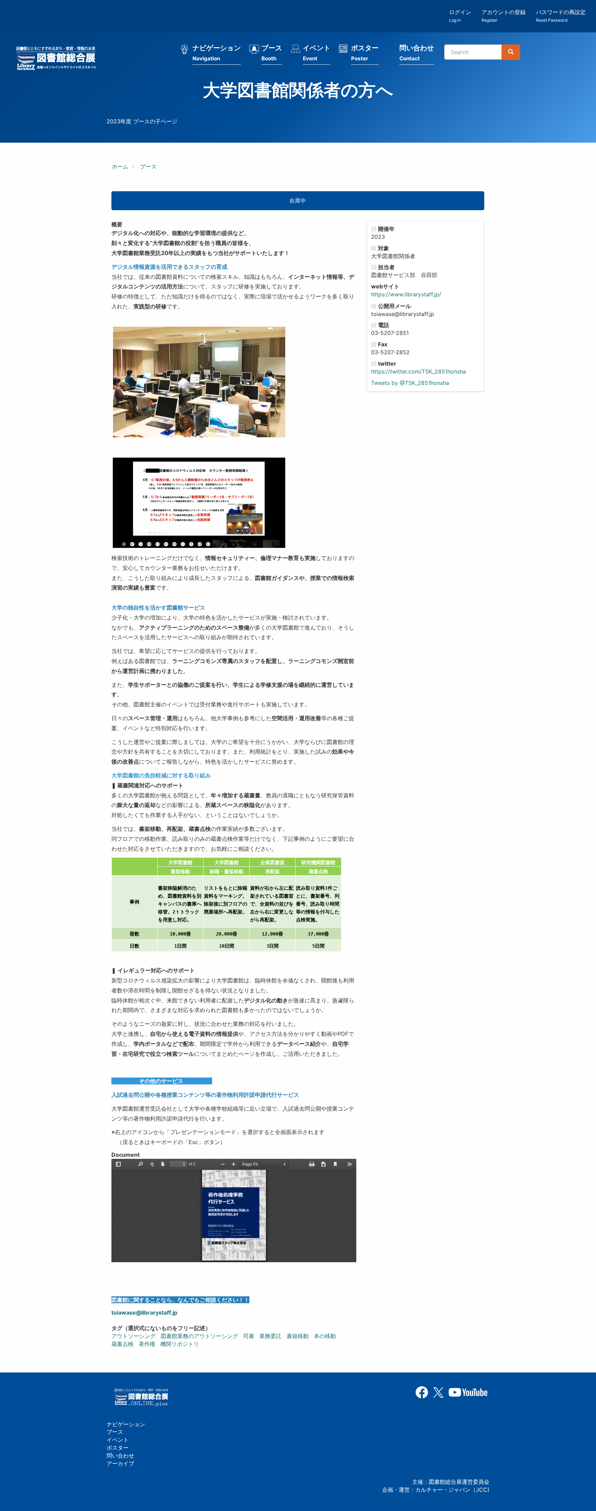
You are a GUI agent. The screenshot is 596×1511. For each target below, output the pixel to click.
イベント (316, 53)
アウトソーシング (133, 1336)
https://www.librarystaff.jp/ (406, 294)
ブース (271, 53)
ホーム (120, 166)
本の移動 (325, 1336)
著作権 (147, 1343)
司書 (248, 1336)
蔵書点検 (122, 1343)
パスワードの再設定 (561, 16)
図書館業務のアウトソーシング (199, 1336)
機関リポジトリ (179, 1343)
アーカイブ (120, 1463)
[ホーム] (58, 59)
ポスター (365, 53)
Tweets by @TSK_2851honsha (410, 382)
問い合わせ (416, 53)
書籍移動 (298, 1336)
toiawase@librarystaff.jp (144, 1312)
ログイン (460, 16)
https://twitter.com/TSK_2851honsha (418, 371)
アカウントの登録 (503, 16)
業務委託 (270, 1336)
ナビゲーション (216, 53)
